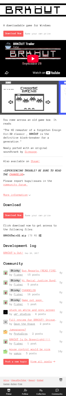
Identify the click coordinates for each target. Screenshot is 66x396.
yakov (17, 353)
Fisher (18, 274)
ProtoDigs (21, 333)
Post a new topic (16, 362)
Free (20, 384)
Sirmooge (31, 151)
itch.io (6, 380)
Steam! (35, 161)
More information (15, 195)
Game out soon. (32, 300)
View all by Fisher (18, 380)
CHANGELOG (16, 174)
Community (57, 394)
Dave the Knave (24, 324)
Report (32, 380)
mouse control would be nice (29, 349)
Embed (40, 380)
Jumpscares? (17, 329)
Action (14, 384)
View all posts (41, 361)
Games (6, 384)
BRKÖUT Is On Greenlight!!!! (29, 339)
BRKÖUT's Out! (13, 253)
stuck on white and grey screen (32, 310)
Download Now (13, 33)
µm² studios (22, 314)
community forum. (15, 184)
